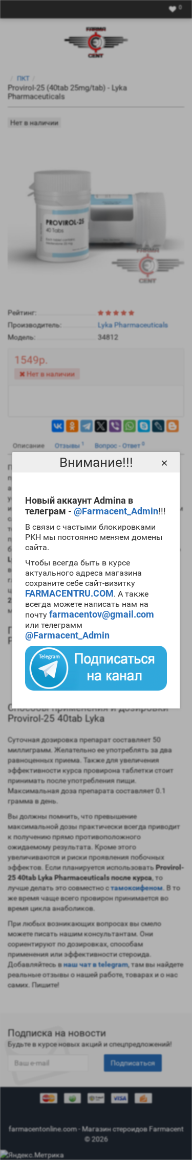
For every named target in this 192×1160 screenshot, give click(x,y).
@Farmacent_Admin (116, 511)
